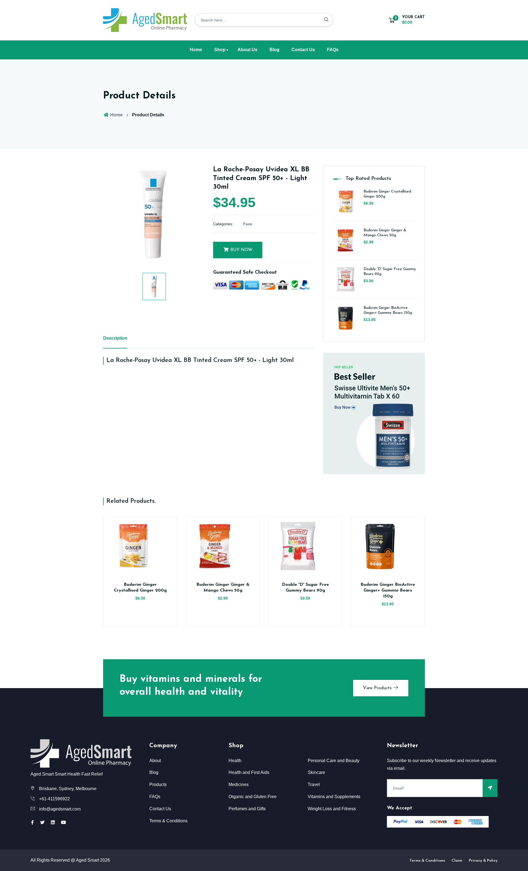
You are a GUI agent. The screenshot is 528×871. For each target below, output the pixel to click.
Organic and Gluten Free (253, 796)
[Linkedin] (52, 822)
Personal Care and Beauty (333, 760)
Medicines (239, 784)
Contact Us (303, 49)
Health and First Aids (249, 772)
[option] (154, 216)
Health (235, 760)
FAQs (333, 49)
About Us (247, 49)
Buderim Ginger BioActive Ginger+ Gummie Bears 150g (388, 590)
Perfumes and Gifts (247, 808)
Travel (314, 784)
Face (247, 224)
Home (196, 49)
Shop (220, 49)
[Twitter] (42, 822)
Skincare (316, 772)
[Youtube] (64, 822)
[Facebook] (32, 822)
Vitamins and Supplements (334, 796)
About (155, 760)
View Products (378, 688)
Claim (457, 861)
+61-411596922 (54, 798)
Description (115, 338)
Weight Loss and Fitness (332, 808)
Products (158, 784)
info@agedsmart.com (60, 809)
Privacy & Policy (483, 861)
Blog (274, 49)
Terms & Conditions (168, 820)
